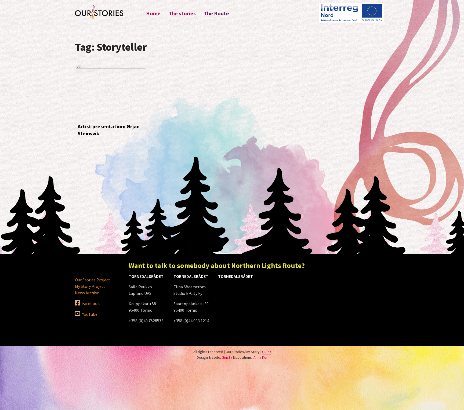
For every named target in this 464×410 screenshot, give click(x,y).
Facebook (90, 303)
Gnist (226, 357)
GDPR (266, 351)
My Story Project (90, 286)
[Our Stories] (99, 12)
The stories (182, 13)
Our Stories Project (92, 279)
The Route (216, 13)
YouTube (89, 314)
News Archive (87, 292)
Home (153, 13)
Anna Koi (260, 357)
